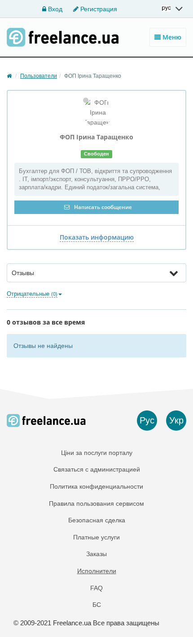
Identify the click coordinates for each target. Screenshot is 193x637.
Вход (54, 9)
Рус (147, 420)
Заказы (96, 553)
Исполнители (96, 571)
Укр (176, 420)
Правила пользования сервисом (96, 503)
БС (96, 604)
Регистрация (98, 9)
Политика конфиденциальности (96, 486)
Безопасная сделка (96, 520)
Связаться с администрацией (96, 469)
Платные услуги (96, 537)
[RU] (173, 8)
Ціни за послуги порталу (96, 452)
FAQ (96, 588)
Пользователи (38, 76)
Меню (171, 37)
